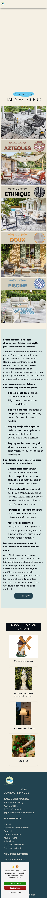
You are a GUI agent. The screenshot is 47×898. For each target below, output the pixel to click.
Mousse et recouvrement (16, 827)
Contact (8, 831)
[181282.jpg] (23, 123)
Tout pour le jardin (13, 848)
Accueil (7, 824)
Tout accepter (15, 883)
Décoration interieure (14, 859)
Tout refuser (15, 888)
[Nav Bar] (41, 4)
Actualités (9, 841)
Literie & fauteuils (12, 834)
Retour (26, 596)
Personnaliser (15, 892)
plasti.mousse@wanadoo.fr (20, 812)
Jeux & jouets (10, 837)
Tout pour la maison (14, 844)
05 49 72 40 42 (13, 809)
